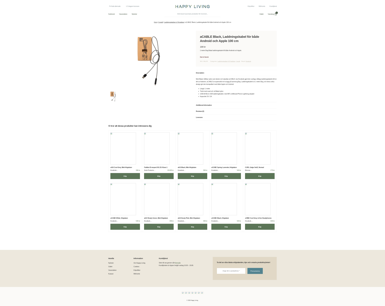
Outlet (261, 14)
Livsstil (160, 22)
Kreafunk (248, 61)
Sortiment (111, 14)
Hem (155, 22)
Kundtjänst (273, 6)
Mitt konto (262, 6)
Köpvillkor (251, 6)
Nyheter (134, 14)
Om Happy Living (139, 263)
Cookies (136, 266)
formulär (177, 263)
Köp (125, 176)
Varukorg (271, 14)
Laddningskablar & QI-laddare (174, 22)
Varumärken (123, 14)
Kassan (110, 274)
